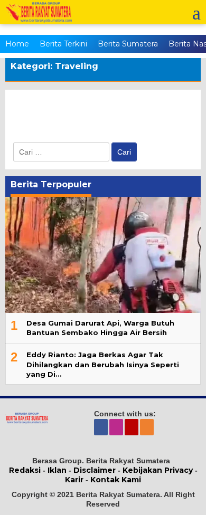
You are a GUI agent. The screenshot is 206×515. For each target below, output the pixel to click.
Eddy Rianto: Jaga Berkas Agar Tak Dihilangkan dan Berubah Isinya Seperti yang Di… (102, 364)
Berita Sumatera (128, 44)
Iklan (57, 470)
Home (17, 44)
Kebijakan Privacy (158, 470)
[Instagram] (117, 427)
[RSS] (147, 427)
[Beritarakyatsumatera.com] (27, 417)
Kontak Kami (115, 479)
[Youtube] (132, 427)
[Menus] (196, 12)
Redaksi (25, 470)
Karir (74, 479)
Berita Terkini (63, 44)
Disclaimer (94, 470)
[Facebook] (101, 427)
